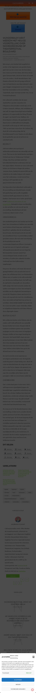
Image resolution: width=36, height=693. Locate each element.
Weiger (18, 684)
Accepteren (18, 680)
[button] (33, 657)
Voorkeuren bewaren (18, 689)
